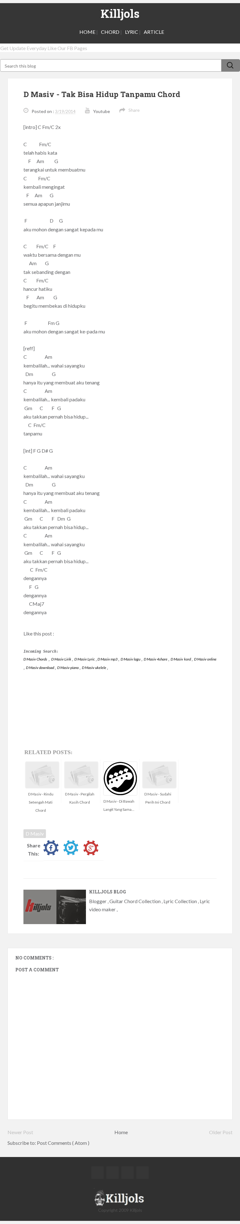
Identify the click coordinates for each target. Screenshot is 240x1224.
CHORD (110, 32)
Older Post (220, 1132)
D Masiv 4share (156, 659)
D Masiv (35, 833)
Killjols (120, 13)
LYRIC (131, 32)
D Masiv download (40, 667)
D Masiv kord (181, 659)
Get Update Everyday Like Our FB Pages (43, 48)
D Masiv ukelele (94, 667)
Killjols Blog (107, 892)
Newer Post (20, 1132)
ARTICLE (154, 32)
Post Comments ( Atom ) (63, 1143)
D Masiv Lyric (84, 659)
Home (121, 1132)
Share (134, 110)
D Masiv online (205, 659)
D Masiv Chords (35, 659)
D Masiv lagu (131, 659)
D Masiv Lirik (61, 659)
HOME (87, 32)
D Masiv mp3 (107, 659)
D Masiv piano (68, 667)
